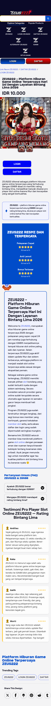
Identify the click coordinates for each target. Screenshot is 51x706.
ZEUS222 (25, 326)
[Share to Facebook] (15, 695)
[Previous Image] (2, 123)
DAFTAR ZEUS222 (28, 69)
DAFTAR (38, 61)
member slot (14, 424)
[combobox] (22, 18)
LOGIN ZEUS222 (7, 72)
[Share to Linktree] (23, 695)
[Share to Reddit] (39, 695)
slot (25, 382)
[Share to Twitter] (7, 695)
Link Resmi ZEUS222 (9, 69)
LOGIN (12, 61)
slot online (19, 442)
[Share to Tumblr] (47, 695)
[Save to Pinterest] (31, 695)
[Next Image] (48, 123)
